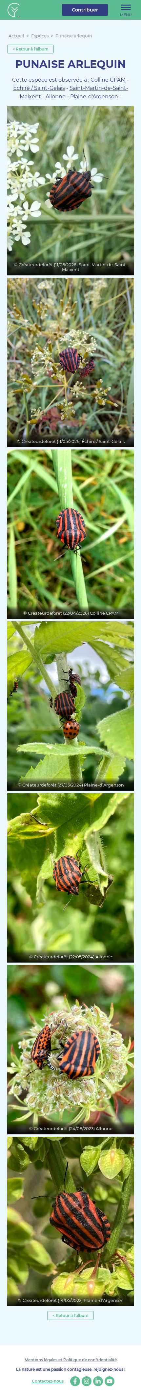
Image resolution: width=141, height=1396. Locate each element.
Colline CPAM (108, 80)
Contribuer (85, 10)
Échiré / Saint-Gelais (39, 88)
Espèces (40, 35)
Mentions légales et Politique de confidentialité (71, 1359)
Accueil (16, 35)
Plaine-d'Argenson (94, 96)
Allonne (56, 96)
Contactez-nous (48, 1381)
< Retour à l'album (30, 49)
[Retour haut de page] (131, 1386)
